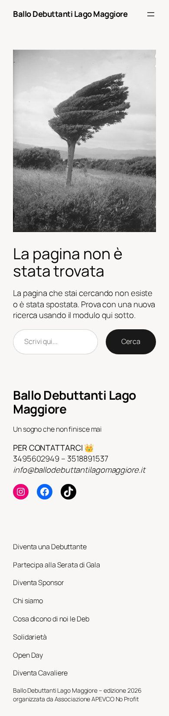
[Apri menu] (151, 14)
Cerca (130, 341)
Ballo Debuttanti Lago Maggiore (70, 14)
